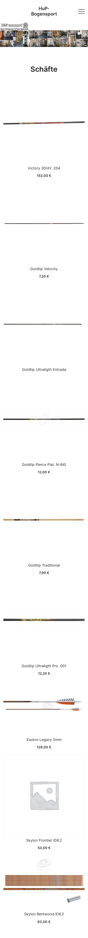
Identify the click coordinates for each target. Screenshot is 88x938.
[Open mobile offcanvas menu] (81, 11)
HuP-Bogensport (44, 11)
